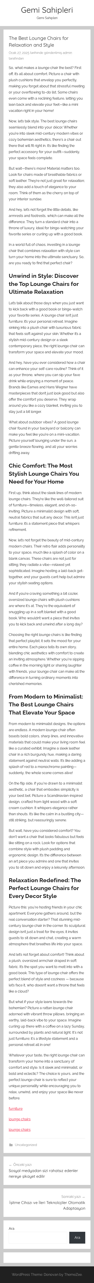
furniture (16, 1109)
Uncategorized (26, 1145)
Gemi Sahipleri (47, 10)
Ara (11, 1229)
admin (67, 53)
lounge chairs (20, 1119)
